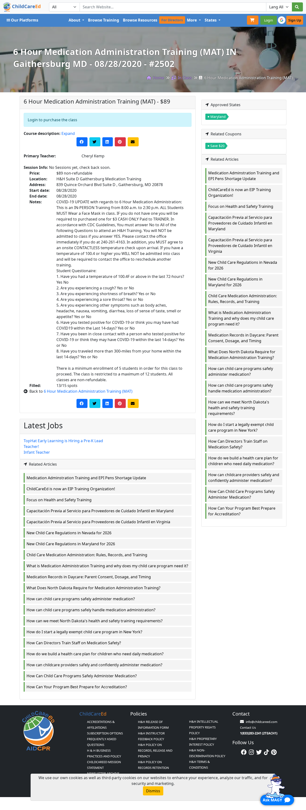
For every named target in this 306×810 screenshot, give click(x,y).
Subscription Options (105, 733)
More (192, 20)
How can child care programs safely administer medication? (81, 598)
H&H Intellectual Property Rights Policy (203, 727)
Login (268, 20)
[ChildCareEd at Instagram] (251, 752)
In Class (184, 77)
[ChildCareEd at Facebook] (244, 752)
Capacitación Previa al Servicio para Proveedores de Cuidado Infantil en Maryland (100, 510)
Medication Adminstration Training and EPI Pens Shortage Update (86, 477)
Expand (68, 133)
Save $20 (217, 145)
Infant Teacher (37, 452)
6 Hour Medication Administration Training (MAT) (88, 391)
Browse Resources (140, 20)
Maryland (218, 116)
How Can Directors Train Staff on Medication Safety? (74, 642)
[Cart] (252, 20)
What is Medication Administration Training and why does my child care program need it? (107, 565)
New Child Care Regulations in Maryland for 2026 (71, 543)
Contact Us (248, 727)
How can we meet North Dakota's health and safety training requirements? (95, 620)
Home (158, 77)
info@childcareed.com (261, 722)
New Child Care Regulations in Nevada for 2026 (69, 532)
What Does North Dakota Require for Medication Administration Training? (93, 587)
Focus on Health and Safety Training (59, 499)
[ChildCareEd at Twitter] (259, 752)
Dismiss (153, 790)
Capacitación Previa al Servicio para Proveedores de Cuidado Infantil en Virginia (98, 521)
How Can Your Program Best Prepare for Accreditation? (77, 686)
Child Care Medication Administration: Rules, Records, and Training (87, 554)
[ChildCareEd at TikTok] (266, 752)
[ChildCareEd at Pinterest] (274, 752)
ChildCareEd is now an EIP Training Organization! (71, 488)
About (75, 20)
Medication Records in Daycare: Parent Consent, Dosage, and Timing (89, 576)
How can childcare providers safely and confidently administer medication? (94, 664)
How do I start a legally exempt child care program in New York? (84, 631)
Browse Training (103, 20)
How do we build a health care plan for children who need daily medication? (95, 653)
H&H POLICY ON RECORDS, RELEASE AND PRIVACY (155, 750)
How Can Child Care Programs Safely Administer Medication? (82, 675)
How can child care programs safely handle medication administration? (91, 609)
